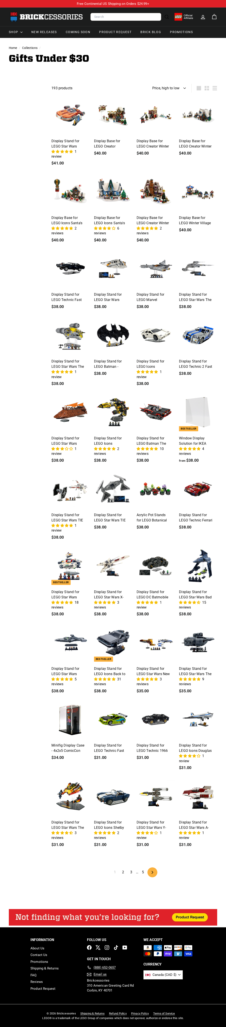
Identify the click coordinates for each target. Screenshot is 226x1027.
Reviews (36, 982)
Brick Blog (150, 32)
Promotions (181, 32)
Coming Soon (78, 32)
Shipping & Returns (44, 968)
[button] (62, 151)
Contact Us (38, 955)
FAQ (33, 975)
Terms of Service (164, 1013)
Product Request (115, 32)
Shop (14, 32)
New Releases (44, 32)
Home (13, 48)
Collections (30, 48)
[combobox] (125, 17)
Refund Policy (118, 1013)
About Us (37, 948)
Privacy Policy (140, 1013)
